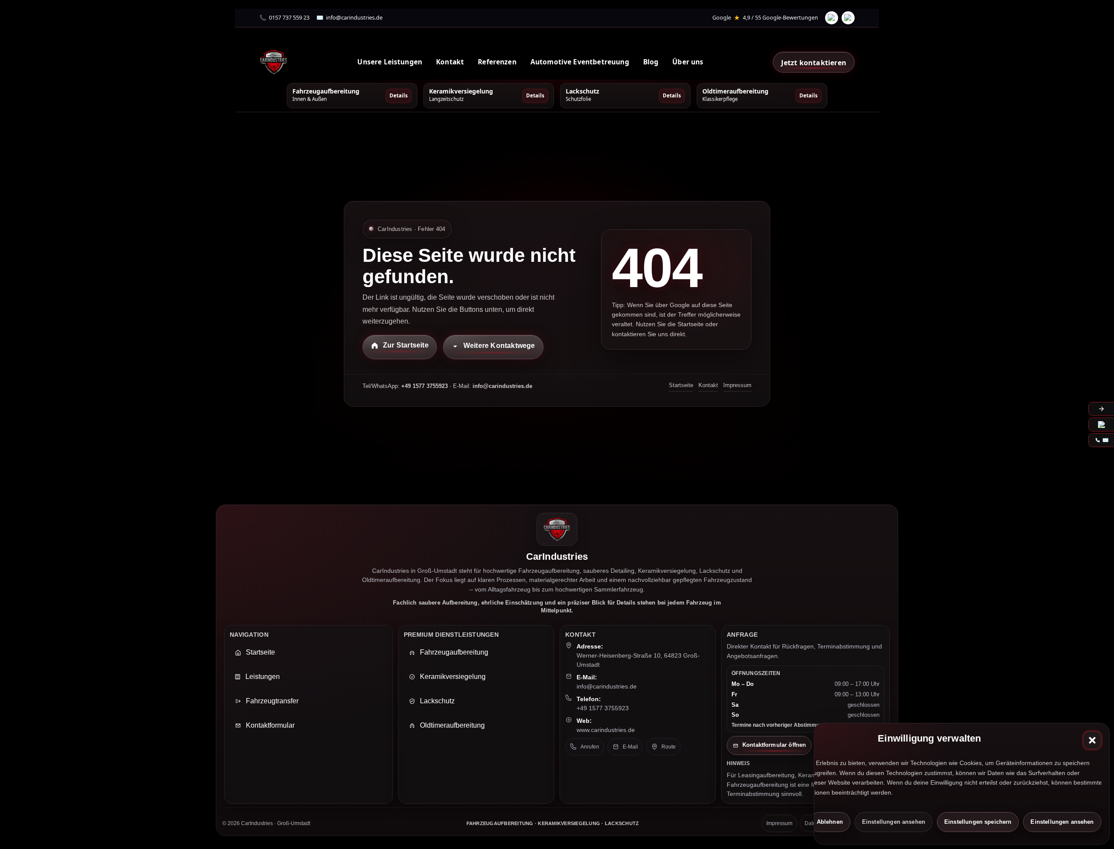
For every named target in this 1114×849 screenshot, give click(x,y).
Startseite (681, 385)
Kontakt (708, 385)
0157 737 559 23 (289, 17)
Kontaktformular (270, 725)
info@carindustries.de (354, 17)
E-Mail (630, 747)
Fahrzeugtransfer (272, 701)
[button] (1092, 740)
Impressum (737, 385)
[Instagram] (848, 17)
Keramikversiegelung (453, 676)
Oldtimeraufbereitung (452, 725)
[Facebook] (831, 17)
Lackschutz (437, 701)
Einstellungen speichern (977, 822)
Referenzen (497, 62)
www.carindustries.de (606, 729)
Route (668, 747)
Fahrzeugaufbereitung (454, 652)
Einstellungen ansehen (893, 822)
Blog (651, 62)
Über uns (687, 62)
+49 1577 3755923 (603, 708)
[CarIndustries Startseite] (273, 62)
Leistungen (262, 676)
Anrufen (589, 747)
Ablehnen (830, 822)
